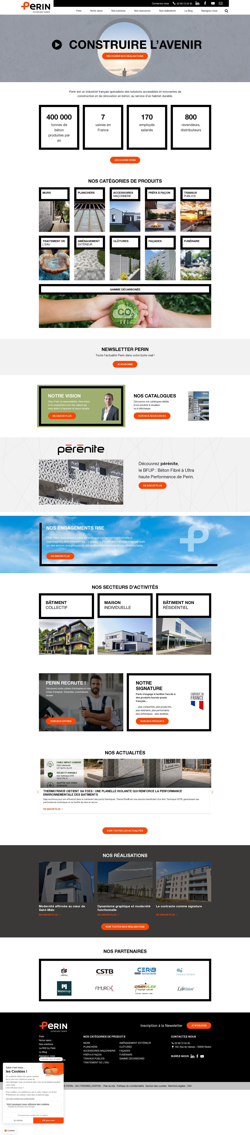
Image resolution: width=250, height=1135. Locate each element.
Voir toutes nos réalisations (125, 926)
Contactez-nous (160, 3)
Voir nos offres (60, 721)
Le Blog (188, 10)
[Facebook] (197, 1056)
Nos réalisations (167, 10)
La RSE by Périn (47, 1048)
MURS (86, 1042)
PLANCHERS (90, 1046)
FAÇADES (124, 1050)
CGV (189, 1085)
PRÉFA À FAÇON (92, 1054)
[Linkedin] (192, 1056)
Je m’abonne (125, 364)
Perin (78, 10)
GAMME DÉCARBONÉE (132, 1058)
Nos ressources (142, 10)
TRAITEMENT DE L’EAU (96, 1062)
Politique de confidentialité (130, 1085)
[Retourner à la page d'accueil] (35, 7)
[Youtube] (202, 1056)
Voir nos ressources (152, 415)
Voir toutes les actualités (125, 830)
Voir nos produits (152, 721)
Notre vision (96, 10)
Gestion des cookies (156, 1085)
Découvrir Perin (125, 160)
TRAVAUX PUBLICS (93, 1058)
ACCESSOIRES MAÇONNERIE (99, 1050)
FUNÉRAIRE (125, 1054)
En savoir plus (62, 415)
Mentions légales (176, 1085)
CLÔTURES (125, 1046)
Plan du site (109, 1085)
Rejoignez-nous (209, 10)
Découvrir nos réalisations (125, 56)
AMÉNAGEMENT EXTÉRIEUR (135, 1042)
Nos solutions (118, 10)
